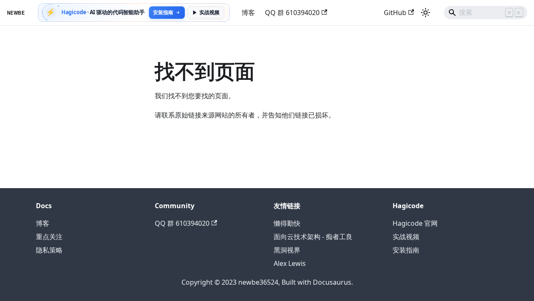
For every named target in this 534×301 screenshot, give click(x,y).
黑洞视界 (287, 250)
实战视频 (209, 12)
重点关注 (49, 236)
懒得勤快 (287, 223)
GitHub (395, 12)
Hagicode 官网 (415, 223)
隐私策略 (49, 250)
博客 (248, 12)
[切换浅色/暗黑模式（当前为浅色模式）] (425, 12)
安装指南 (406, 250)
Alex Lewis (290, 263)
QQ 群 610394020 (292, 12)
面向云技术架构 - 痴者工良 (313, 236)
